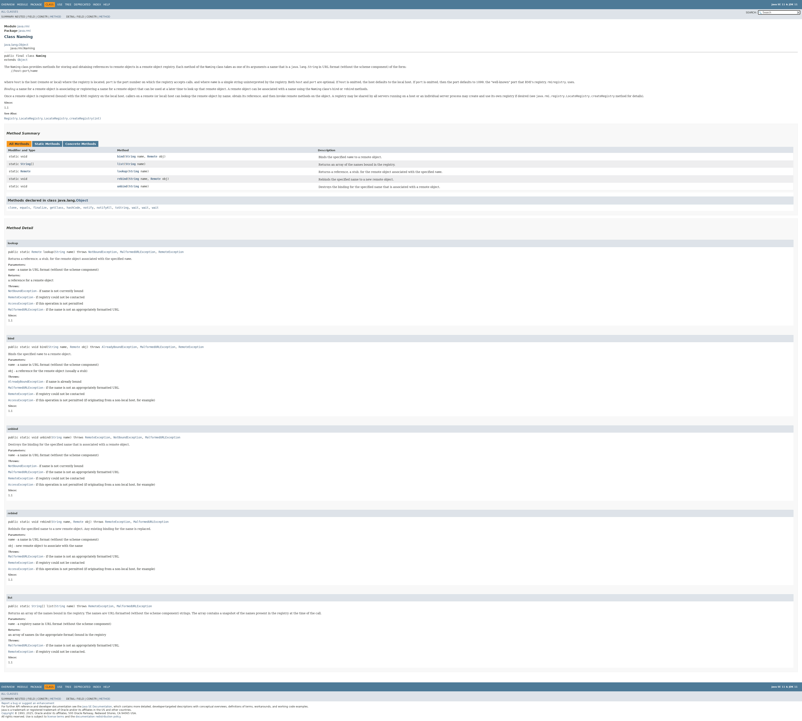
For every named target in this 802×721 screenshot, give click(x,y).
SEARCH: (751, 12)
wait (135, 207)
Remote (152, 156)
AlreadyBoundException (119, 347)
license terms (55, 716)
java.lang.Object (16, 44)
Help (106, 4)
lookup (122, 171)
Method (55, 16)
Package (36, 4)
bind (120, 156)
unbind (122, 186)
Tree (68, 4)
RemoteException (171, 252)
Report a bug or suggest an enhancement (27, 703)
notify (88, 207)
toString (121, 207)
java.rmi (23, 26)
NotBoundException (102, 252)
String (131, 156)
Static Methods (47, 144)
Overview (8, 4)
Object (23, 59)
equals (25, 207)
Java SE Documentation (97, 706)
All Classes (9, 11)
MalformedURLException (137, 252)
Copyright (7, 713)
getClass (56, 207)
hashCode (73, 207)
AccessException (20, 303)
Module (22, 4)
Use (59, 4)
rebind (122, 178)
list (120, 164)
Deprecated (82, 4)
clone (12, 207)
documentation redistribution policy (98, 716)
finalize (40, 207)
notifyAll (104, 207)
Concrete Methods (80, 144)
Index (97, 4)
